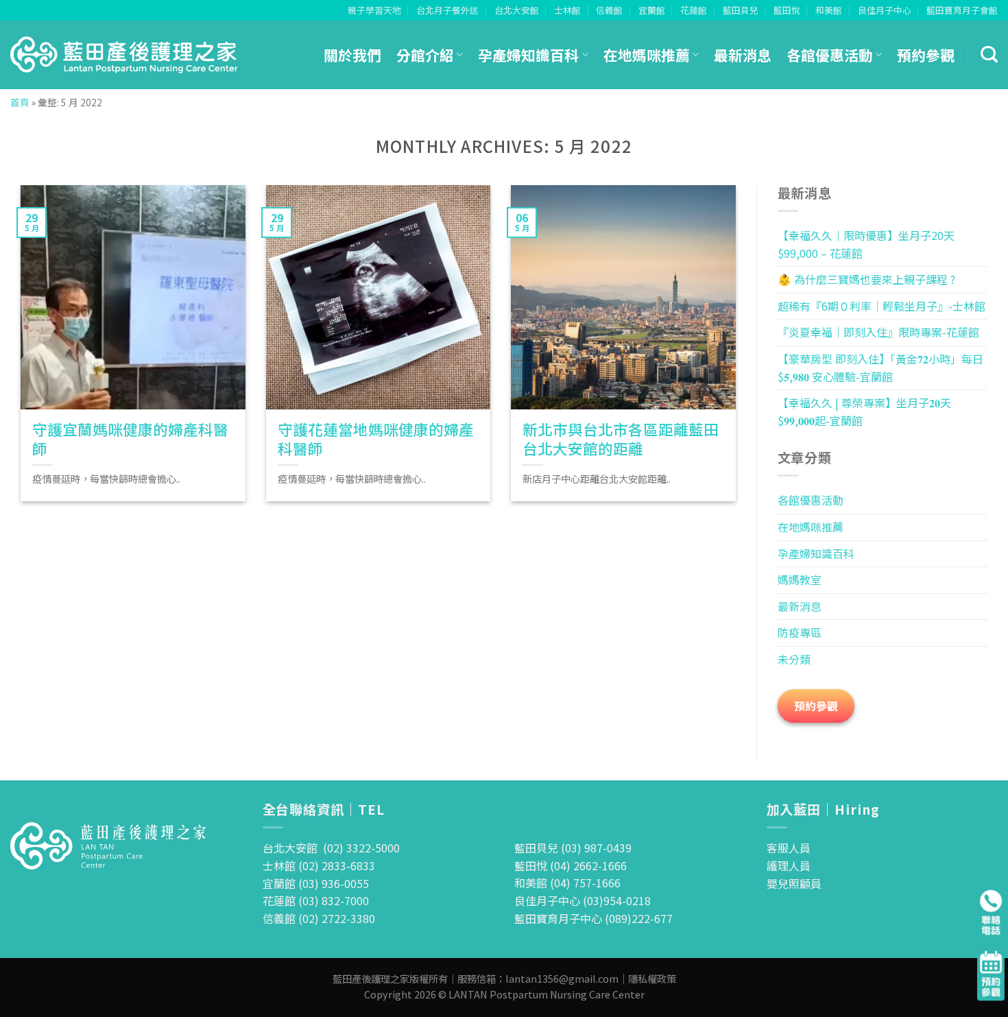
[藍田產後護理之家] (124, 55)
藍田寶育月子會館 (962, 9)
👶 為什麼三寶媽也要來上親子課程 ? (866, 279)
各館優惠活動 (830, 55)
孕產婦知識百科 (528, 55)
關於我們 (352, 55)
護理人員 (789, 865)
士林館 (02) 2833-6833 (319, 865)
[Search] (989, 55)
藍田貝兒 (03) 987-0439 (573, 847)
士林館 (567, 9)
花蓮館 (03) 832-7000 (316, 900)
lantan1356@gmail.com (562, 978)
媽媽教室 (799, 579)
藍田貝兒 (740, 9)
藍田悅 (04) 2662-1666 (570, 865)
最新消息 (742, 55)
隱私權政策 (652, 978)
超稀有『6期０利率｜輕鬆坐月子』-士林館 (881, 306)
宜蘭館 (651, 9)
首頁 (19, 102)
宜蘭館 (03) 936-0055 (316, 883)
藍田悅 (786, 9)
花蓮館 (693, 9)
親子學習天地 (374, 9)
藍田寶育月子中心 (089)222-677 (593, 918)
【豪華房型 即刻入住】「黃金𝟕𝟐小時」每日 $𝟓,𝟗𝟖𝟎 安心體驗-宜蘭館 (880, 367)
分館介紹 (425, 55)
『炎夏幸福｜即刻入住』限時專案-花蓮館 (878, 332)
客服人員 (789, 847)
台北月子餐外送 (447, 9)
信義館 (609, 9)
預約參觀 (926, 55)
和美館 (828, 9)
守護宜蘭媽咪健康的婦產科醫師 (130, 439)
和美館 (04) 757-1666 (567, 882)
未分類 (794, 659)
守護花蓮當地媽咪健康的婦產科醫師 (376, 439)
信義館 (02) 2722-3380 (319, 918)
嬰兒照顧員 (794, 883)
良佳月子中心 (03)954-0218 (582, 900)
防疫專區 (799, 632)
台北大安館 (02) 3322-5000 (331, 847)
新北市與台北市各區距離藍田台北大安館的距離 (621, 439)
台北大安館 (516, 9)
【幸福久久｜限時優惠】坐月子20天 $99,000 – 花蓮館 (866, 244)
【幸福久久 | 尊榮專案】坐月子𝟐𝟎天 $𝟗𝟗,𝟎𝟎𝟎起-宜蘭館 (864, 411)
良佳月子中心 (884, 9)
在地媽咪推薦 (646, 55)
